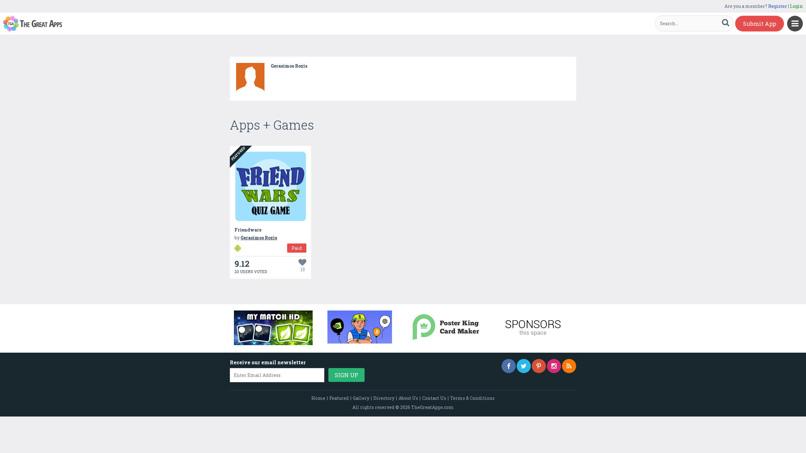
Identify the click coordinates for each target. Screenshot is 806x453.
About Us (408, 398)
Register (777, 6)
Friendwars (248, 230)
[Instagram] (554, 366)
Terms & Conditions (472, 398)
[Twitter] (524, 366)
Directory (383, 398)
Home (318, 398)
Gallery (361, 398)
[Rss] (569, 366)
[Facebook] (509, 366)
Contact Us (434, 398)
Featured (339, 398)
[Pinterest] (539, 366)
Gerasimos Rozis (289, 66)
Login (796, 6)
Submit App (759, 23)
